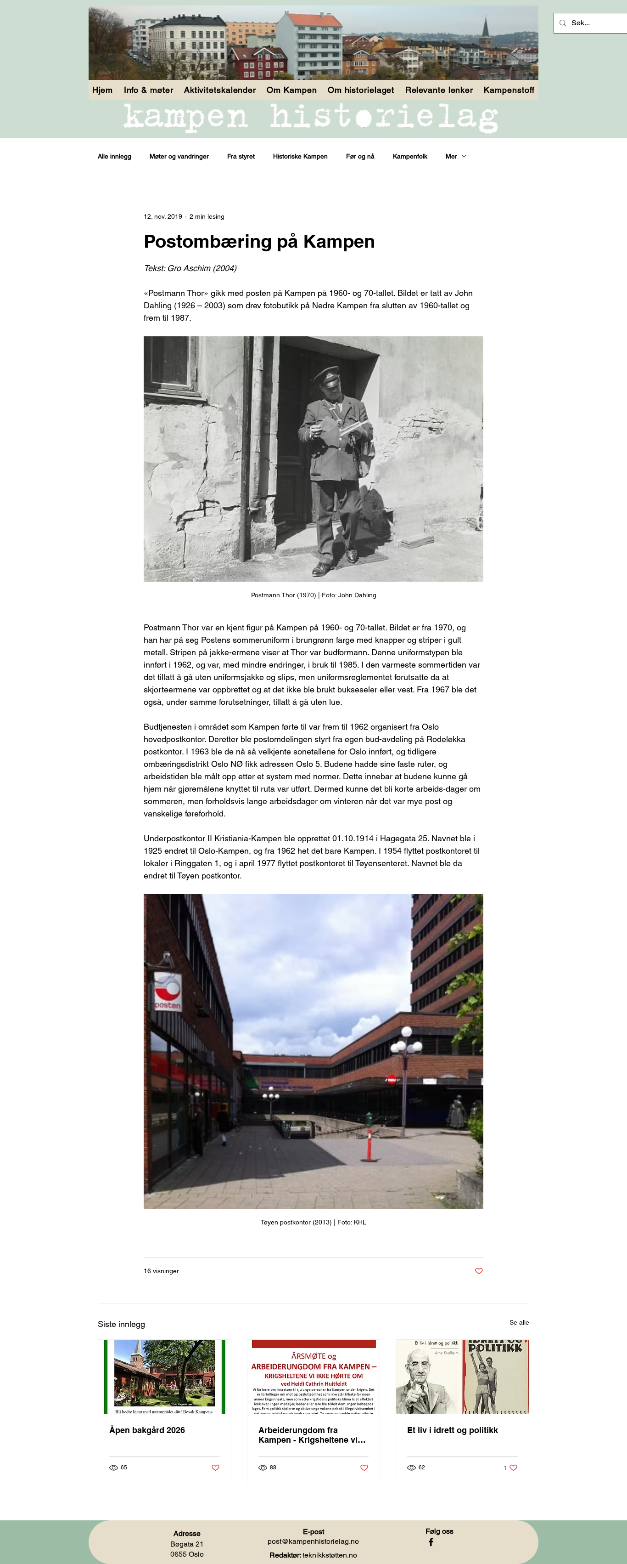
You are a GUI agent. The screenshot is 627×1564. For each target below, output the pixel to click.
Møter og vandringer (179, 156)
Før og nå (360, 156)
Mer (451, 156)
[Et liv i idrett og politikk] (462, 1377)
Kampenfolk (410, 156)
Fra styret (241, 156)
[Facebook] (431, 1541)
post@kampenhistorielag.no (313, 1541)
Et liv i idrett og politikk (452, 1430)
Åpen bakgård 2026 (147, 1430)
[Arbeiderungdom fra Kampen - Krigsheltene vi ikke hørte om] (313, 1377)
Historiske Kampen (300, 156)
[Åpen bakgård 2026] (164, 1377)
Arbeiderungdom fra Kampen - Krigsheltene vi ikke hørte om (308, 1435)
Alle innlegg (114, 156)
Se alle (519, 1322)
